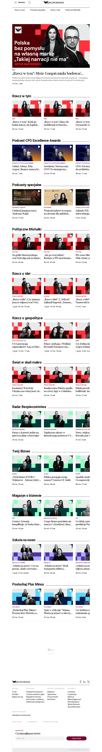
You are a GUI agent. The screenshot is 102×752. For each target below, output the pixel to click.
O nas (14, 692)
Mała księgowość (74, 699)
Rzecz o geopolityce (27, 318)
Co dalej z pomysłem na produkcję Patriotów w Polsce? (88, 524)
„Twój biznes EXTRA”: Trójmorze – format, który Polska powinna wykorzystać (25, 481)
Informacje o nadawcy (35, 699)
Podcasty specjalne (37, 10)
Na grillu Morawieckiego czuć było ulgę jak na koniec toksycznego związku (26, 258)
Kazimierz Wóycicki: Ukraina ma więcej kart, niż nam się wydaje (26, 391)
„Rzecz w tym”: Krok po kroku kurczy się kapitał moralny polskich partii (24, 124)
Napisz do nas (17, 697)
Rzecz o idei (55, 10)
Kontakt (15, 694)
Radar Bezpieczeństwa (29, 407)
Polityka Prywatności (34, 692)
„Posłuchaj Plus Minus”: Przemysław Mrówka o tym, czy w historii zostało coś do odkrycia (25, 615)
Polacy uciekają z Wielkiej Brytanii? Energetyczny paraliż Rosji (57, 346)
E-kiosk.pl (71, 692)
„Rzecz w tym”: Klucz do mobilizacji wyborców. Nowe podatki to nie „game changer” (58, 126)
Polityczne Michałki (72, 10)
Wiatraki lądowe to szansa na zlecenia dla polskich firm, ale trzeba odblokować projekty (58, 215)
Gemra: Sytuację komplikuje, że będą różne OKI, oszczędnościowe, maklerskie (25, 526)
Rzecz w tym (20, 10)
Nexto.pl (71, 697)
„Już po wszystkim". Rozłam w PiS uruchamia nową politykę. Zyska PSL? (58, 258)
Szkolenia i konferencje (21, 715)
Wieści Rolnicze (74, 704)
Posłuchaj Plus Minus (28, 584)
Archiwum (51, 699)
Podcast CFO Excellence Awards (36, 141)
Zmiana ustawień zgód (35, 694)
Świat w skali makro (27, 362)
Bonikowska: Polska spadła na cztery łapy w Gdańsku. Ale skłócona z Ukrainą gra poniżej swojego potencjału (58, 393)
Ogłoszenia (51, 694)
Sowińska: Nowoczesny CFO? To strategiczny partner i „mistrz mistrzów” (58, 169)
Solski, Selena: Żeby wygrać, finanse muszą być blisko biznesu (26, 169)
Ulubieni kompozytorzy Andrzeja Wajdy (24, 212)
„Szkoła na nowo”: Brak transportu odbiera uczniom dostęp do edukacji (58, 568)
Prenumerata (52, 697)
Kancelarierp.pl (73, 702)
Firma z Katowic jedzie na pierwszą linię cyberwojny (25, 434)
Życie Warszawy (74, 707)
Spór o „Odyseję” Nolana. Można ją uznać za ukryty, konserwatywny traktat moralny (57, 615)
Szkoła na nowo (23, 540)
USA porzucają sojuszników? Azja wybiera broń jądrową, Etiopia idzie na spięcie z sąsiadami (26, 348)
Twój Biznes (21, 451)
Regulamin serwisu (33, 697)
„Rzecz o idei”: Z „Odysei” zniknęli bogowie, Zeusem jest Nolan (57, 302)
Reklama (50, 692)
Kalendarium (32, 722)
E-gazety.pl (72, 694)
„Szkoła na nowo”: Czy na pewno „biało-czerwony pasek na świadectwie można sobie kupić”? (25, 570)
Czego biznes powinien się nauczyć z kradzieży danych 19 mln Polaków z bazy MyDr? (58, 526)
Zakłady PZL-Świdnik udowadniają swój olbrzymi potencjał (87, 213)
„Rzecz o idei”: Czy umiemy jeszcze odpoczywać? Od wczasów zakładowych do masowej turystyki (26, 304)
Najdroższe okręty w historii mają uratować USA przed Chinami (58, 435)
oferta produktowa (50, 722)
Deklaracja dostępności (35, 702)
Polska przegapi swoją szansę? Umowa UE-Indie (57, 478)
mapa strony (17, 722)
